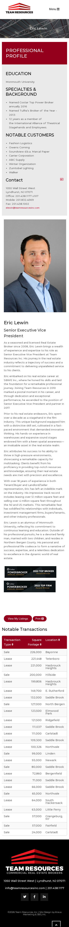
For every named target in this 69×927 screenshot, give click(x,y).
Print (38, 618)
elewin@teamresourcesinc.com (22, 207)
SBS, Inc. (41, 914)
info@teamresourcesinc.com (25, 888)
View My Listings (18, 618)
